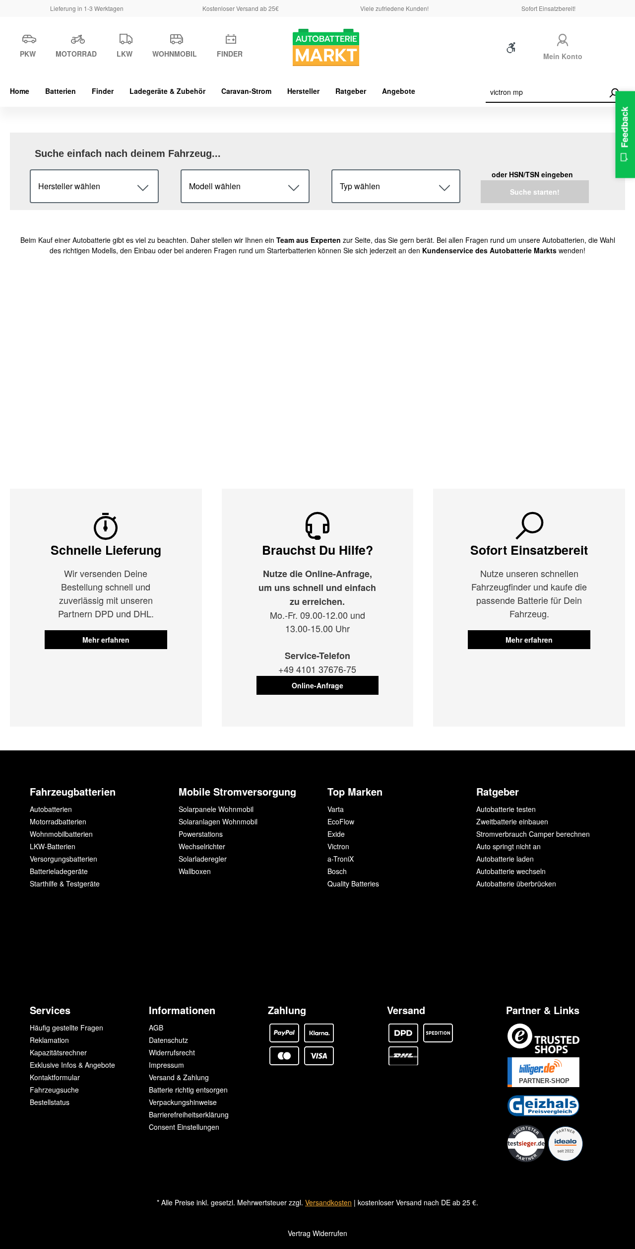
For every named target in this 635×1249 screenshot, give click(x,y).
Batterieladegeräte (59, 871)
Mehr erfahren (105, 640)
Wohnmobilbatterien (61, 834)
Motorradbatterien (58, 821)
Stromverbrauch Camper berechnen (533, 834)
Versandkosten (328, 1202)
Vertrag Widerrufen (317, 1233)
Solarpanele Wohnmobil (216, 809)
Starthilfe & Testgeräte (65, 883)
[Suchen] (613, 93)
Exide (336, 834)
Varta (335, 809)
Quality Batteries (353, 883)
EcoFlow (340, 821)
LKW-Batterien (52, 846)
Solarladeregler (203, 859)
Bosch (337, 871)
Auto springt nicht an (508, 846)
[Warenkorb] (608, 50)
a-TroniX (340, 859)
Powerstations (201, 834)
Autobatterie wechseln (511, 871)
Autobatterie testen (506, 809)
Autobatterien (51, 809)
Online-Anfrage (317, 685)
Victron (338, 846)
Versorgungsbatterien (63, 859)
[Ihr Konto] (562, 38)
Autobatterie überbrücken (516, 883)
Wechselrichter (202, 846)
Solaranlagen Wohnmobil (218, 821)
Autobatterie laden (505, 859)
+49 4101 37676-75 (317, 668)
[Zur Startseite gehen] (317, 47)
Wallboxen (195, 871)
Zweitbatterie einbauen (512, 821)
